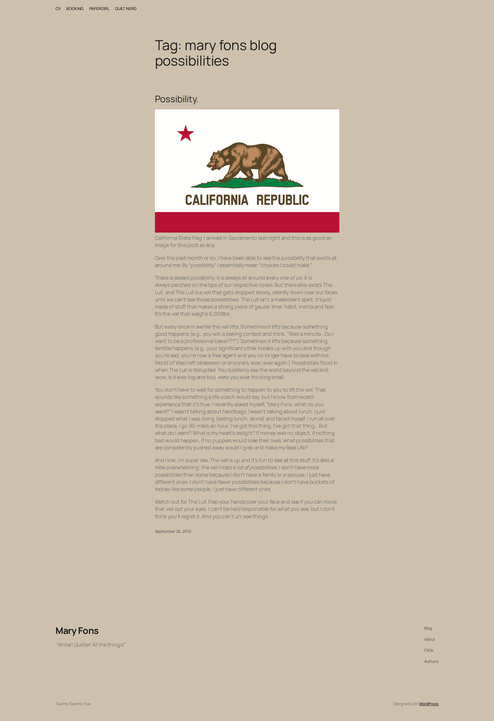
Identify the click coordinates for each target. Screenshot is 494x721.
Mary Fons (77, 630)
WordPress (429, 703)
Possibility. (177, 99)
